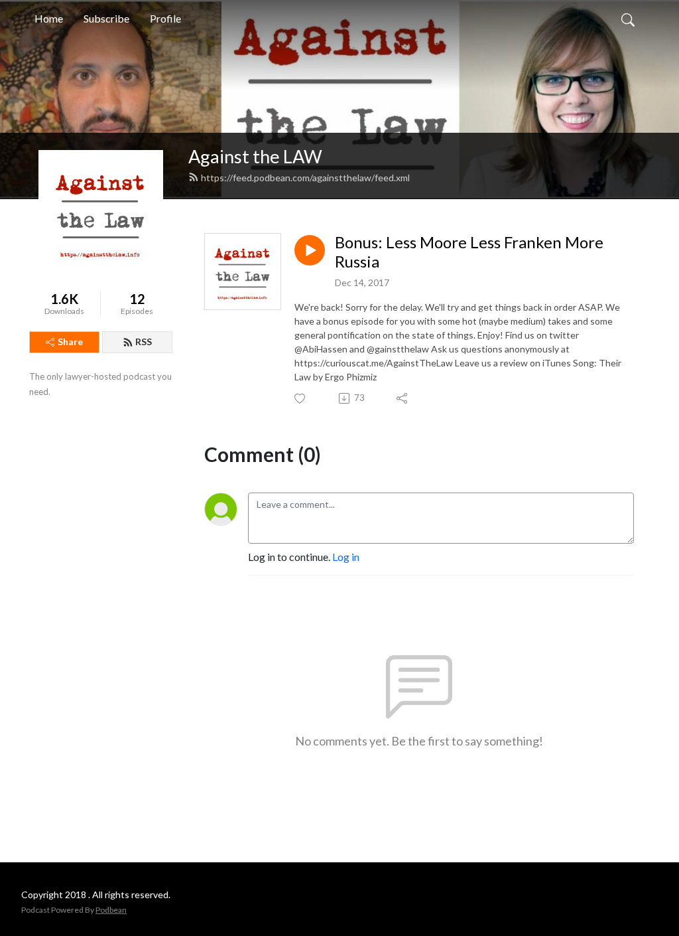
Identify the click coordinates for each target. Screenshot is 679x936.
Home (48, 18)
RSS (143, 341)
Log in (345, 556)
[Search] (628, 18)
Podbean (111, 910)
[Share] (402, 398)
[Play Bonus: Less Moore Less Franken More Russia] (309, 250)
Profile (165, 18)
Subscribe (106, 18)
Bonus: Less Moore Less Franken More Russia (469, 252)
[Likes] (300, 399)
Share (70, 341)
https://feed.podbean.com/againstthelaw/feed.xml (305, 177)
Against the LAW (255, 156)
